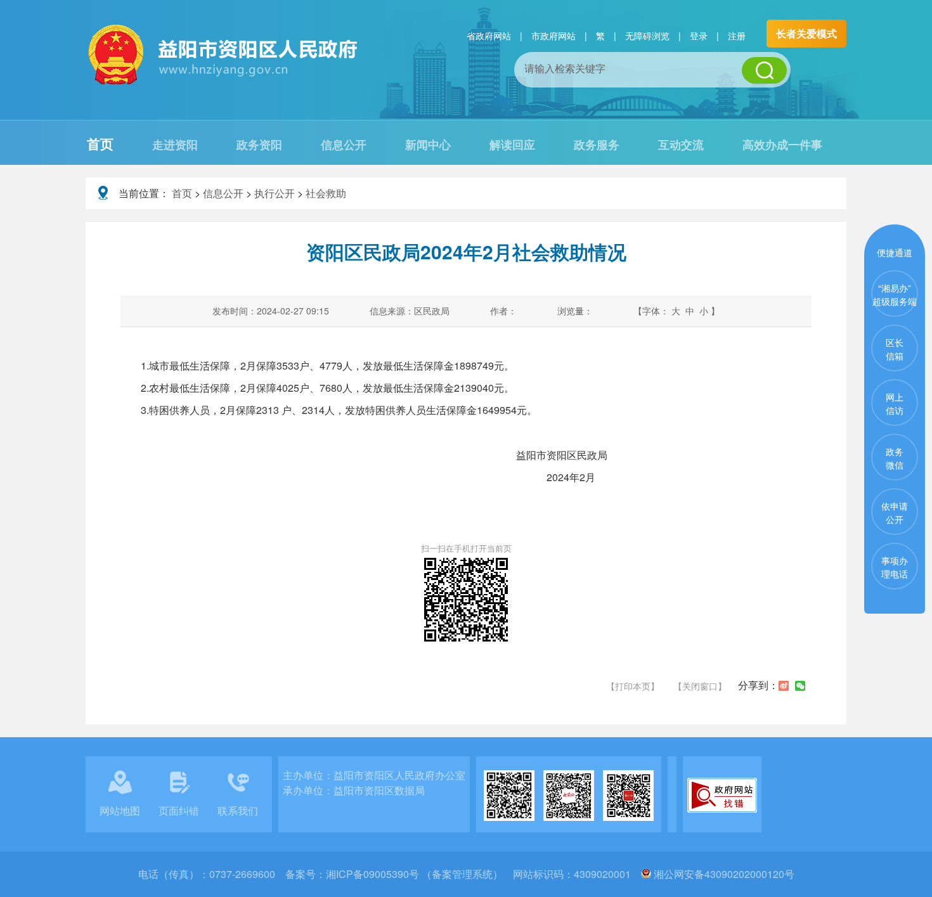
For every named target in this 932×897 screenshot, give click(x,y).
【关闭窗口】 (700, 686)
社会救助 (326, 193)
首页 (100, 143)
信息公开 (343, 144)
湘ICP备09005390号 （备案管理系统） (414, 874)
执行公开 (274, 193)
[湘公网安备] (646, 874)
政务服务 (596, 144)
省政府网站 (489, 35)
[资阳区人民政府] (224, 82)
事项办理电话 (894, 567)
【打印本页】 (632, 686)
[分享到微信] (800, 686)
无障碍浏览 (647, 35)
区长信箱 (894, 349)
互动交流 (681, 144)
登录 (699, 35)
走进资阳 (175, 144)
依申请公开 (894, 513)
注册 (737, 35)
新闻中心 (428, 144)
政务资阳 (259, 144)
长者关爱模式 (806, 33)
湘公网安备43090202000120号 (724, 874)
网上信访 (894, 403)
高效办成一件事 (782, 144)
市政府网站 (553, 35)
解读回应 (512, 144)
